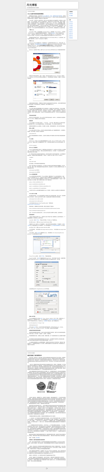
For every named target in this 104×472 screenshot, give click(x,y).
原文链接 (37, 437)
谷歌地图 (71, 13)
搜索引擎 (71, 33)
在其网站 (46, 320)
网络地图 (71, 37)
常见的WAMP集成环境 (53, 319)
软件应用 (71, 23)
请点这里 (53, 33)
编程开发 (71, 35)
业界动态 (71, 21)
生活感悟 (71, 25)
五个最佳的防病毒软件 (56, 225)
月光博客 (32, 5)
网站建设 (71, 29)
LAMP (41, 318)
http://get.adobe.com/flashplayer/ (33, 204)
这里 (39, 258)
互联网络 (71, 27)
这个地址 (37, 220)
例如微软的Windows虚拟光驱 (41, 44)
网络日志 (71, 31)
